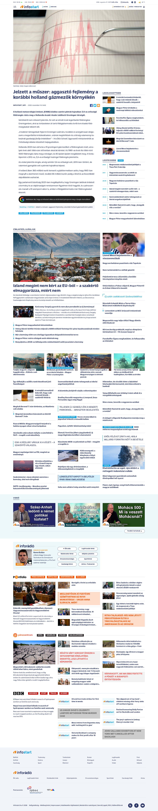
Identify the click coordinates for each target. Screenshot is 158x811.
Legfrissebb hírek (32, 778)
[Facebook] (136, 805)
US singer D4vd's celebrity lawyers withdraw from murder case (78, 713)
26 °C (143, 2)
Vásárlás (51, 635)
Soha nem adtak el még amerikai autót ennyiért (78, 487)
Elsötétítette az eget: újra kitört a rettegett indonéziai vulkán (121, 470)
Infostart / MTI (19, 105)
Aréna (143, 778)
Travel (53, 693)
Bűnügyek (90, 760)
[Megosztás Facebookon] (91, 105)
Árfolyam (52, 577)
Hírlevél (139, 760)
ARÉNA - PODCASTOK (135, 6)
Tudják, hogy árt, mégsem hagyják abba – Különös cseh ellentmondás (25, 372)
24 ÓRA (120, 160)
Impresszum (55, 805)
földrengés (36, 213)
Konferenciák (67, 577)
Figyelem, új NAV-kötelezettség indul (74, 426)
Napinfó (90, 763)
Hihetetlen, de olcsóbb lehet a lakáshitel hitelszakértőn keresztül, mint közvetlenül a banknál (122, 384)
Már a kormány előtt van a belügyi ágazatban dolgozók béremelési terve (46, 335)
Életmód (65, 763)
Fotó (138, 757)
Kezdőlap (23, 207)
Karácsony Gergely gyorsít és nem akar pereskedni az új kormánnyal (64, 307)
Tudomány (41, 757)
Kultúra (40, 760)
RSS (109, 805)
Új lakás (81, 577)
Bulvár (89, 757)
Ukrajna (53, 6)
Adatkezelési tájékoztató (70, 805)
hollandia (24, 213)
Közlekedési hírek (52, 778)
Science (64, 693)
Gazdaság (16, 763)
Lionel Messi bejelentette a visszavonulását (117, 257)
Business (33, 693)
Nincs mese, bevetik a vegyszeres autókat (121, 402)
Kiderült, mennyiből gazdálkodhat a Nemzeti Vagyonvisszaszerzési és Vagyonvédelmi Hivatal (32, 610)
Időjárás (139, 763)
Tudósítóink (66, 757)
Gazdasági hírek (127, 778)
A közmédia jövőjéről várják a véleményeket (77, 391)
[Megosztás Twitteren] (95, 105)
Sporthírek (110, 778)
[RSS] (130, 805)
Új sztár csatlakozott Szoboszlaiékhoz (123, 297)
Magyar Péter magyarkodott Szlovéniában (33, 325)
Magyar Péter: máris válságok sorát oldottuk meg (36, 338)
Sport (43, 693)
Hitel (40, 635)
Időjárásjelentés (72, 778)
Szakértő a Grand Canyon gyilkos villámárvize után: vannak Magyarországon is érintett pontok (93, 373)
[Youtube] (142, 805)
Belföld (15, 757)
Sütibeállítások (117, 805)
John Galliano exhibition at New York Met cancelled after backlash (123, 734)
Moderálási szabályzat (88, 805)
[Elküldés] (98, 105)
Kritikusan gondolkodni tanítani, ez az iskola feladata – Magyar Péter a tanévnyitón (60, 372)
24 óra (45, 6)
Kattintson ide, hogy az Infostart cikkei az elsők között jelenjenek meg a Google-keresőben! (58, 199)
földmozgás (48, 213)
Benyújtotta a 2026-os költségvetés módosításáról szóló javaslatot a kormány (49, 342)
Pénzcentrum (38, 577)
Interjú (65, 760)
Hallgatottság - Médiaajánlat (39, 805)
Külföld (31, 207)
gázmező (59, 213)
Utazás (62, 635)
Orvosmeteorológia (91, 778)
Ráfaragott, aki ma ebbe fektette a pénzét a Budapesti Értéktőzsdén (123, 677)
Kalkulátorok (76, 635)
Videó (114, 763)
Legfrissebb (116, 757)
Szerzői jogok (102, 805)
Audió (114, 760)
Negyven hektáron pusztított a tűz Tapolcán (122, 263)
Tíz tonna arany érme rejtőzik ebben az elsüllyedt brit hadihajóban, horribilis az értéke (127, 372)
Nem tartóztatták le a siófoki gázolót (118, 270)
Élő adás (68, 549)
